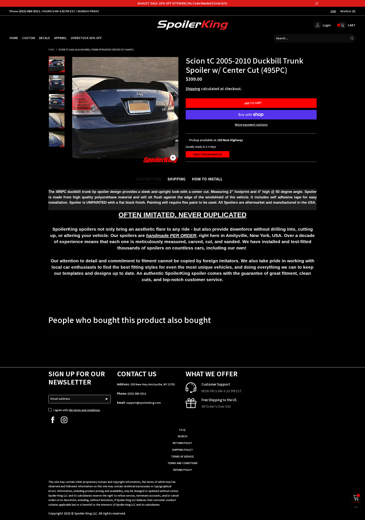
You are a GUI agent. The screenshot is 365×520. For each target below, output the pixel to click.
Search (182, 436)
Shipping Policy (182, 449)
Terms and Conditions (182, 463)
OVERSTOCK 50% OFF (86, 38)
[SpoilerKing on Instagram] (64, 420)
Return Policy (182, 443)
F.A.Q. (182, 429)
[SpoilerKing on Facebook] (52, 420)
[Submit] (352, 38)
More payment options (251, 124)
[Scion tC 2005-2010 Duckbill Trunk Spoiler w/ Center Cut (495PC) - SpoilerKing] (125, 110)
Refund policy (182, 469)
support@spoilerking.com (143, 403)
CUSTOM (28, 38)
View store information (207, 154)
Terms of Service (182, 456)
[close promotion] (316, 3)
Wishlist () (347, 11)
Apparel (60, 38)
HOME (14, 38)
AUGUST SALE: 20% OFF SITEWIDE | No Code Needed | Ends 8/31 (182, 3)
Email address (60, 399)
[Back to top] (356, 507)
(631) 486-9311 (137, 393)
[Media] (173, 157)
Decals (44, 38)
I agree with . (77, 410)
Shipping (193, 88)
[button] (74, 110)
